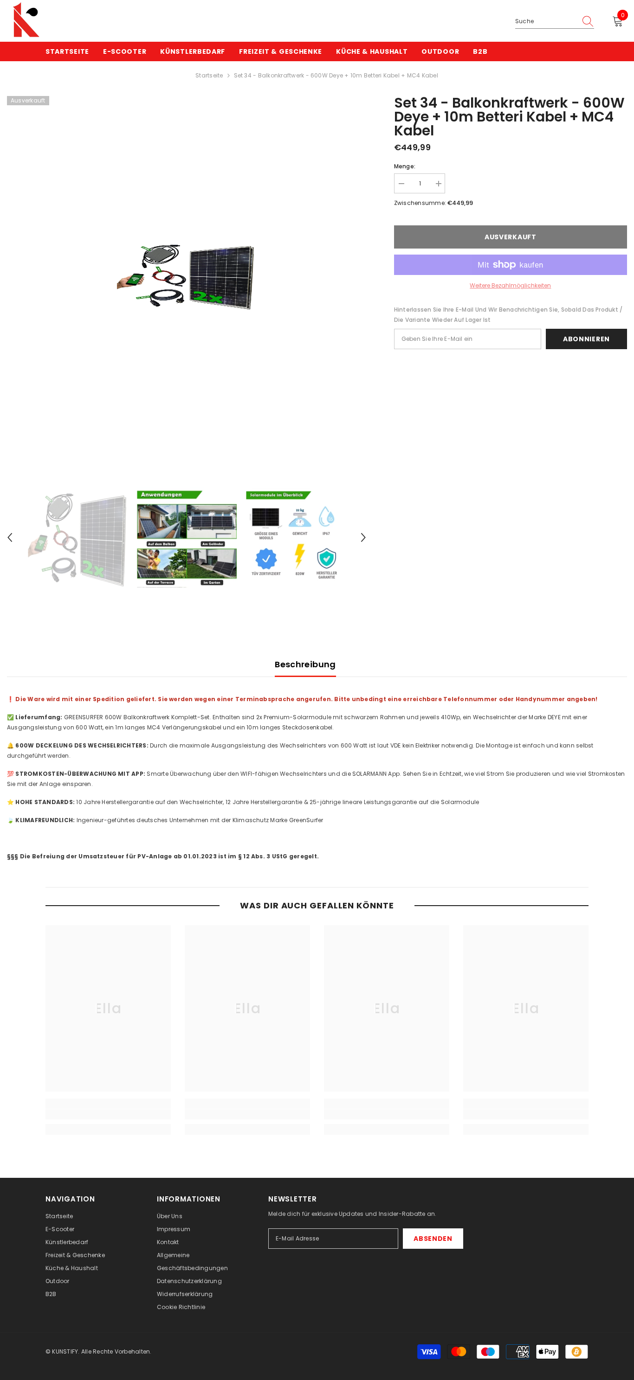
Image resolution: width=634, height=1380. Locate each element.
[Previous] (10, 537)
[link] (108, 1114)
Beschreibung (305, 664)
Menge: (404, 166)
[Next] (363, 537)
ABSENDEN (433, 1238)
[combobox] (545, 21)
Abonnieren (586, 339)
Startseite (209, 75)
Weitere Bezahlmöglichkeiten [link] (510, 285)
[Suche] (554, 21)
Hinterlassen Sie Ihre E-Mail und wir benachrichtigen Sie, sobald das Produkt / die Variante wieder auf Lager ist (508, 315)
